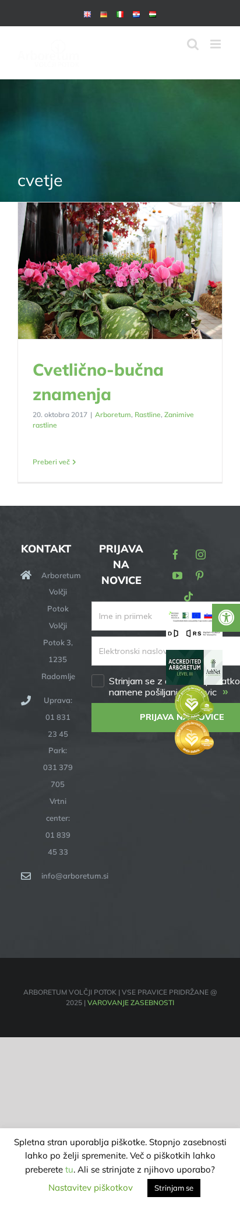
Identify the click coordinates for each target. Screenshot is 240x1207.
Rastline (148, 414)
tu (69, 1169)
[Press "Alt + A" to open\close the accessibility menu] (226, 618)
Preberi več (51, 461)
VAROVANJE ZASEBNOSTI (130, 1002)
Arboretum (113, 414)
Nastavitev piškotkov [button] (90, 1187)
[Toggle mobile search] (193, 44)
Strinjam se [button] (173, 1187)
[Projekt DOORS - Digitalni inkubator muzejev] (194, 635)
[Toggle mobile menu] (216, 44)
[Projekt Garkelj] (194, 617)
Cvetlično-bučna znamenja (120, 271)
